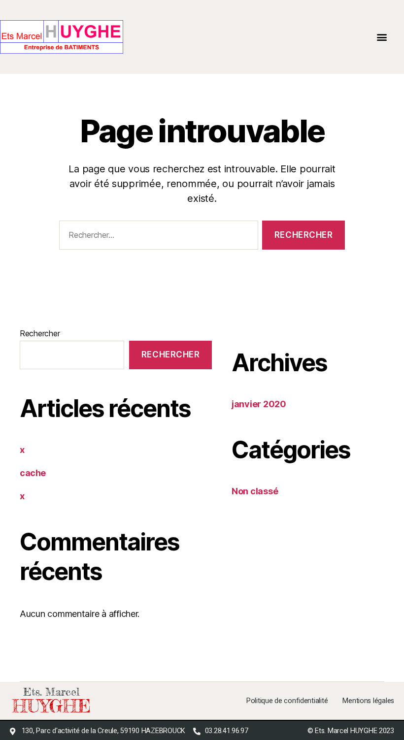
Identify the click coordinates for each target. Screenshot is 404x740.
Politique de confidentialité (287, 701)
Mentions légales (368, 701)
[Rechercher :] (156, 237)
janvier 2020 (259, 404)
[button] (382, 37)
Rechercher (40, 333)
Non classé (255, 491)
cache (33, 473)
